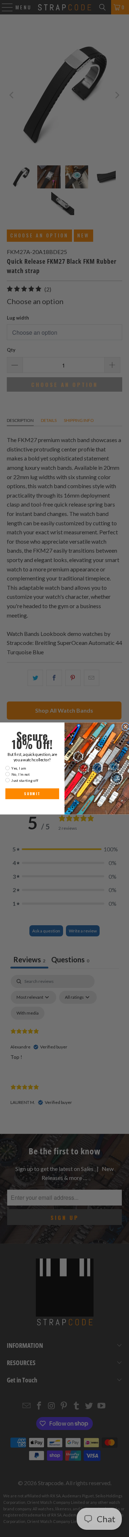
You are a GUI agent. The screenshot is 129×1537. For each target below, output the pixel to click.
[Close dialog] (125, 726)
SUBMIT (32, 793)
